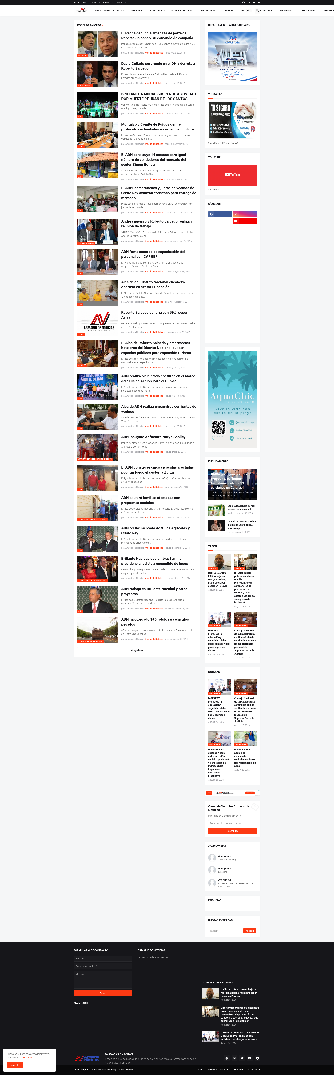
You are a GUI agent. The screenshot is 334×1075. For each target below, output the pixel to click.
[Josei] (245, 248)
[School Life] (245, 296)
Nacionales (208, 10)
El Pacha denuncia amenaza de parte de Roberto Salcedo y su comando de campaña (157, 35)
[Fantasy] (245, 228)
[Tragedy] (220, 330)
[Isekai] (220, 248)
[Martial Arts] (245, 262)
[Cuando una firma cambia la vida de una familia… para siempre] (216, 525)
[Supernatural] (220, 323)
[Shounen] (245, 309)
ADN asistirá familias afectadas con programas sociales (150, 500)
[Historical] (220, 241)
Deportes (136, 10)
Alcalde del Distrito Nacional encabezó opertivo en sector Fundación (153, 284)
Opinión (228, 10)
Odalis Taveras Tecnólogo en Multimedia (111, 1069)
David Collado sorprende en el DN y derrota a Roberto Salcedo (158, 66)
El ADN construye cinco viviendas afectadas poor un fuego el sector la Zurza (157, 469)
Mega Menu (287, 10)
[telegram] (257, 1058)
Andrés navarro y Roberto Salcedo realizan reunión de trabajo (156, 223)
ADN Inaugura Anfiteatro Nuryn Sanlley (153, 437)
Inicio (76, 2)
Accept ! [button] (14, 1065)
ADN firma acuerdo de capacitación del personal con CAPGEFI (153, 254)
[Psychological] (245, 289)
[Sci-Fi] (220, 302)
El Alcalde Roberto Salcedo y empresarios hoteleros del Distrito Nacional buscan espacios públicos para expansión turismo (156, 348)
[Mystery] (220, 289)
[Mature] (220, 269)
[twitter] (254, 2)
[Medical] (245, 275)
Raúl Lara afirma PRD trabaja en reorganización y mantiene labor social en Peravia (217, 580)
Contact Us (121, 2)
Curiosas (266, 10)
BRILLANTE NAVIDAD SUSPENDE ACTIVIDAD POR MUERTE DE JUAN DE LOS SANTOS (158, 96)
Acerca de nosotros (91, 2)
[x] (220, 221)
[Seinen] (245, 302)
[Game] (220, 235)
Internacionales (182, 10)
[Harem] (245, 235)
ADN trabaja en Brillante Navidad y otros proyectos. (154, 591)
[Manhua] (245, 255)
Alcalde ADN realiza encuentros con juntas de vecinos (158, 408)
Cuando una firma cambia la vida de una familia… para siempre (242, 525)
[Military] (220, 282)
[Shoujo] (220, 309)
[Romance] (220, 296)
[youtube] (259, 2)
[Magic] (220, 255)
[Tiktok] (220, 228)
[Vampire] (245, 330)
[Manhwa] (220, 262)
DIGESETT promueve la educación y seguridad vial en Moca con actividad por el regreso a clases (219, 640)
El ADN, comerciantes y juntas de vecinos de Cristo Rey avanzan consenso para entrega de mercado (158, 193)
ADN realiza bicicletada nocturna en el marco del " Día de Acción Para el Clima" (158, 378)
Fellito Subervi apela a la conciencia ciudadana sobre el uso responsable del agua (245, 758)
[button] (249, 10)
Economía (156, 10)
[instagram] (249, 2)
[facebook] (243, 2)
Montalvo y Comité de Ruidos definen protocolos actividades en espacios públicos (158, 126)
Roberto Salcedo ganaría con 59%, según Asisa (154, 314)
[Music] (245, 282)
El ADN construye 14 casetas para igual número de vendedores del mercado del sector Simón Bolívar (153, 160)
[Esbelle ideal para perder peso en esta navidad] (216, 510)
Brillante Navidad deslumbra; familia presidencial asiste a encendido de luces (154, 560)
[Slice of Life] (220, 316)
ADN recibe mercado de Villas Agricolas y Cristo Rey (155, 530)
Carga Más (137, 650)
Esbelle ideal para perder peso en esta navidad (241, 507)
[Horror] (245, 241)
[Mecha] (245, 269)
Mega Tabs (309, 10)
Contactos (108, 2)
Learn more (25, 1057)
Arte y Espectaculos (108, 10)
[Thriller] (245, 323)
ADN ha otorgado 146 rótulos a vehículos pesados (155, 621)
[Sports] (245, 316)
